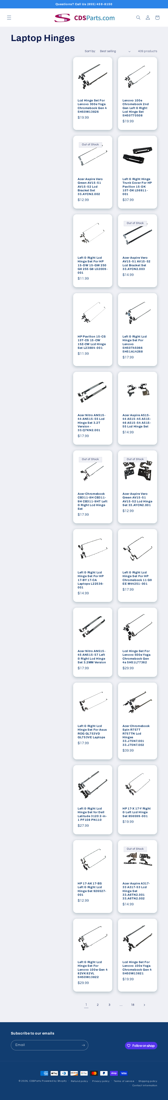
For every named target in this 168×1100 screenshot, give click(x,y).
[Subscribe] (83, 1045)
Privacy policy (100, 1081)
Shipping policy (147, 1081)
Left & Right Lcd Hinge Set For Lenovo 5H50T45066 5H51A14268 (135, 344)
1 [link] (86, 1005)
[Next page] (144, 1005)
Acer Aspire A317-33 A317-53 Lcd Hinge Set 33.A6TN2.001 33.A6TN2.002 (136, 891)
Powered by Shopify (54, 1081)
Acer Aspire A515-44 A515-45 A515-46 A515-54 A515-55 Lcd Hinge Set (137, 420)
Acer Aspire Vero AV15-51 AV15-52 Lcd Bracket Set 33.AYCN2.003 (137, 263)
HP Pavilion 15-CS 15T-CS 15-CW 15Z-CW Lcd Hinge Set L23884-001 (92, 342)
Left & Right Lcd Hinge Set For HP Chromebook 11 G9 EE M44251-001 (137, 578)
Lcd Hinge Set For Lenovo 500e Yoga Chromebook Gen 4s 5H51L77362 (137, 656)
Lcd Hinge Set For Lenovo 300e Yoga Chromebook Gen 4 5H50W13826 (92, 106)
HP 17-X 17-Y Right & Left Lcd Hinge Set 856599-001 (137, 812)
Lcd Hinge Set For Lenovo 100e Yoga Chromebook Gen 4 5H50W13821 (137, 967)
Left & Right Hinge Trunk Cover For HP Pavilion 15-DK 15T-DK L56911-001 (137, 186)
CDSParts (35, 1081)
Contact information (144, 1085)
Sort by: (90, 51)
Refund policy (79, 1081)
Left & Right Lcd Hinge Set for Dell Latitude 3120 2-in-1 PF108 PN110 (92, 814)
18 (132, 1004)
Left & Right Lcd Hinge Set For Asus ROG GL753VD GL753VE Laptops (92, 731)
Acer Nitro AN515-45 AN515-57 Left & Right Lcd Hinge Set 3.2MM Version (92, 656)
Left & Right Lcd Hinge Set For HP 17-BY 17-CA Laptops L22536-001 (91, 580)
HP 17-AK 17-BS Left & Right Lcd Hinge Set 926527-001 (92, 889)
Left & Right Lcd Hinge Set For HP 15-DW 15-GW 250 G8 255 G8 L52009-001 (93, 265)
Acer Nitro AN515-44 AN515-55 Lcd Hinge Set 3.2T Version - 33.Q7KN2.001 (92, 422)
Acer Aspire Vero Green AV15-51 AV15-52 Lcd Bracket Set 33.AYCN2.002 (90, 186)
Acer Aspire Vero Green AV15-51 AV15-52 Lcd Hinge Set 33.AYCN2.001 (137, 499)
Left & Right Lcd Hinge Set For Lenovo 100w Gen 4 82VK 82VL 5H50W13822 (93, 969)
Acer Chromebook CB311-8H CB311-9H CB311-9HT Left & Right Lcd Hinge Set (92, 501)
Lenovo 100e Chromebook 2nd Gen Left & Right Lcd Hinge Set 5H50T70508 (136, 108)
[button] (9, 17)
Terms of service (124, 1081)
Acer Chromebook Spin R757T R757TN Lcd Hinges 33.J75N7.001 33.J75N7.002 (136, 735)
